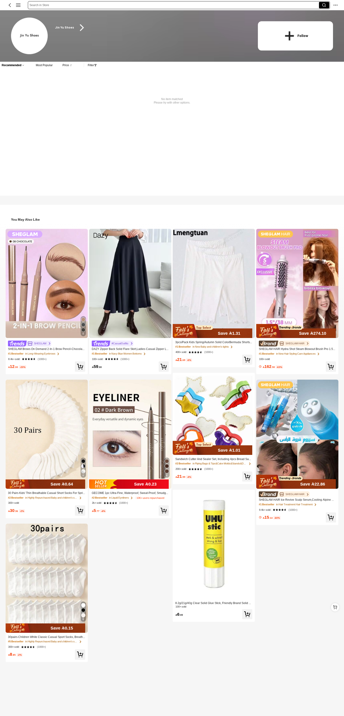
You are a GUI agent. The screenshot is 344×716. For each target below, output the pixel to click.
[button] (10, 5)
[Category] (18, 5)
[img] (47, 484)
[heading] (151, 27)
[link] (29, 36)
